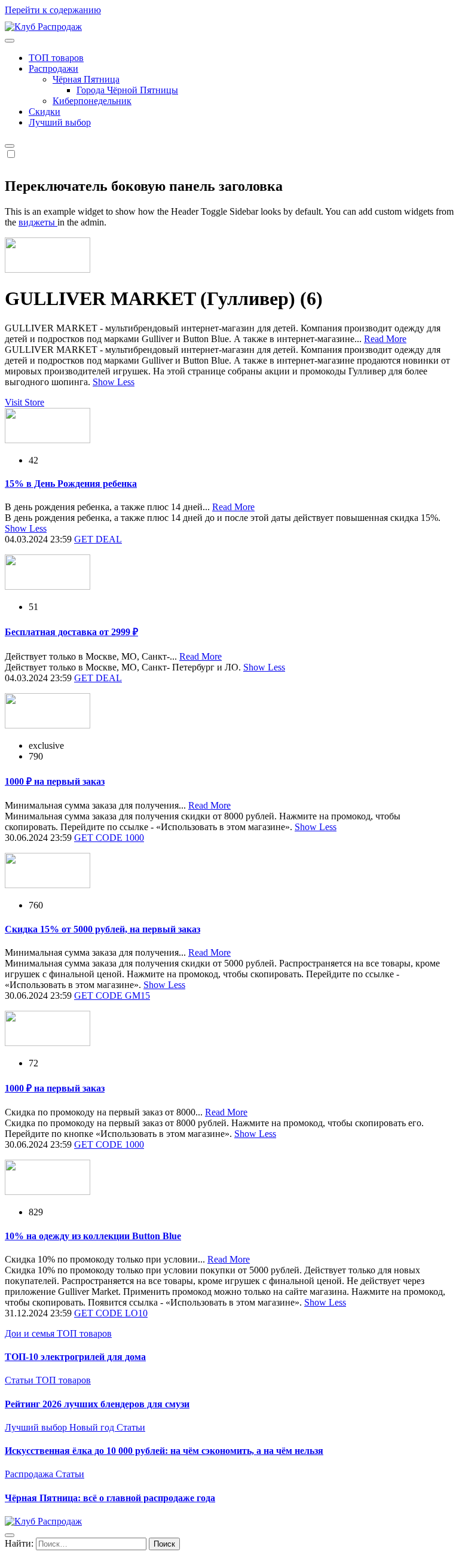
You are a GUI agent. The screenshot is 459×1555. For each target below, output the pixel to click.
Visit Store (24, 402)
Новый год (93, 1427)
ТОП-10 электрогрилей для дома (75, 1357)
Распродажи (53, 68)
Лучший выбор (60, 122)
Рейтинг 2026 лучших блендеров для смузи (97, 1404)
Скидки (44, 111)
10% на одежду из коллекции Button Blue (93, 1236)
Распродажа (30, 1474)
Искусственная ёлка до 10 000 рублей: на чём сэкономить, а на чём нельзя (164, 1451)
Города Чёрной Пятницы (127, 90)
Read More (385, 339)
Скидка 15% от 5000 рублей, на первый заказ (102, 929)
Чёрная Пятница (86, 79)
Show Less (113, 382)
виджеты (38, 222)
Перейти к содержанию (53, 10)
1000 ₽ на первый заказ (55, 781)
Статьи (20, 1380)
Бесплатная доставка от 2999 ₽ (71, 632)
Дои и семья (31, 1333)
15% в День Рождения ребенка (71, 483)
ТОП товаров (56, 58)
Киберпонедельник (92, 101)
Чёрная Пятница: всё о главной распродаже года (110, 1498)
